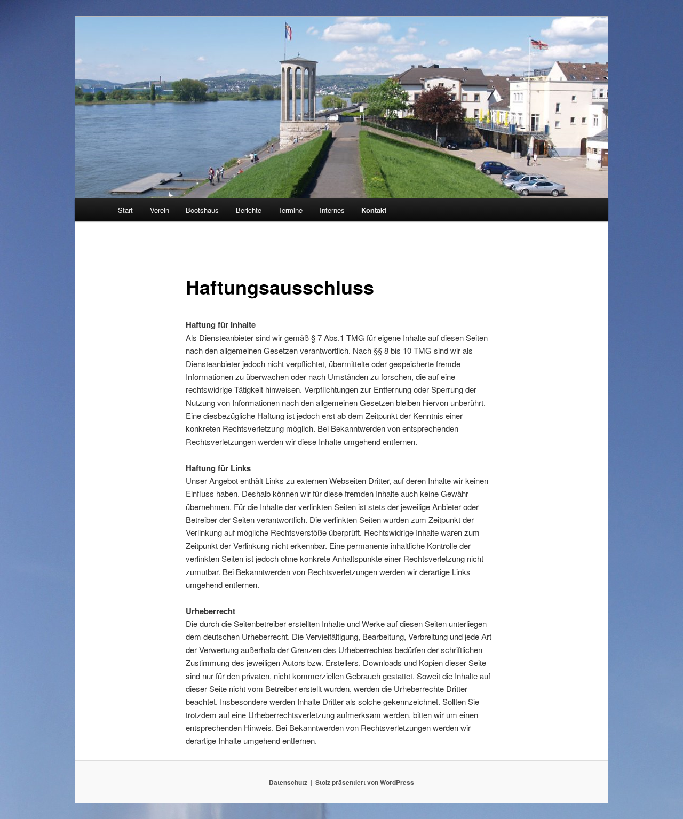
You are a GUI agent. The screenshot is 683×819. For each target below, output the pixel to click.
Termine (290, 210)
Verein (159, 210)
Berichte (248, 210)
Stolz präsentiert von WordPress (364, 782)
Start (125, 210)
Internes (332, 210)
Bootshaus (202, 210)
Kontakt (373, 210)
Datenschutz (288, 782)
